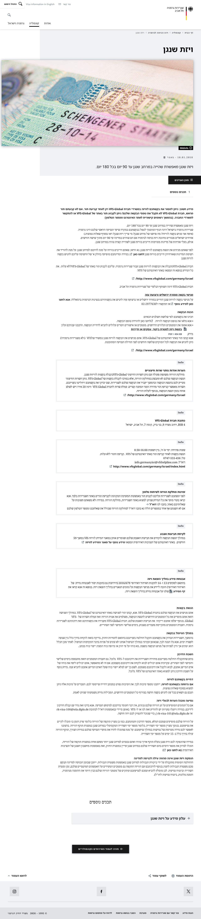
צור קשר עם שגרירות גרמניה (164, 912)
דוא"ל (152, 504)
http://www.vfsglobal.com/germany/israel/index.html (149, 466)
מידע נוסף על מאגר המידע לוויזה (105, 542)
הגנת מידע (188, 912)
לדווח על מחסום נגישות (100, 912)
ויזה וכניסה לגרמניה (158, 32)
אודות (47, 23)
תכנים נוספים (178, 192)
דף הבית (189, 32)
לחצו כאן (138, 254)
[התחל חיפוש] (10, 13)
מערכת (142, 912)
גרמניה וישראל (16, 23)
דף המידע (179, 591)
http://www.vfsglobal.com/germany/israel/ (164, 278)
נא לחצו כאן (174, 750)
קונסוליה (34, 24)
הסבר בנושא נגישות (126, 912)
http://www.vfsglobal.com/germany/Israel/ (156, 395)
